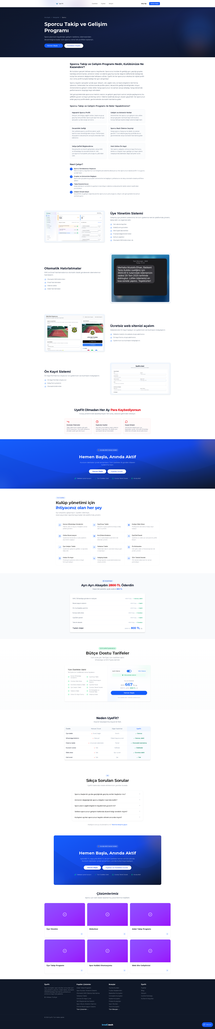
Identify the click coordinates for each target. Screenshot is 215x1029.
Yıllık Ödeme (142, 671)
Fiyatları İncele (117, 471)
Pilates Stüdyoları (115, 1001)
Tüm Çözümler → (82, 1009)
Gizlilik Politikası (147, 996)
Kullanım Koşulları (147, 998)
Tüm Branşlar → (114, 1009)
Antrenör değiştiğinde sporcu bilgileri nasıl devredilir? (96, 800)
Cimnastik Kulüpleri (116, 996)
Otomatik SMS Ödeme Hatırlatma (88, 993)
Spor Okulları (113, 1004)
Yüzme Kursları (114, 988)
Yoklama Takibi (82, 996)
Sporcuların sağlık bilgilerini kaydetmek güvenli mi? (95, 806)
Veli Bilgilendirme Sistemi (85, 1001)
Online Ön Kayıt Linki (84, 998)
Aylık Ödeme (116, 671)
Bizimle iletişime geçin (119, 824)
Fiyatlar (143, 988)
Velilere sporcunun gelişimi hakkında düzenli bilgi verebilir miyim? (101, 812)
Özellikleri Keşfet (73, 46)
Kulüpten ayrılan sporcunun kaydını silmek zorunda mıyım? (98, 817)
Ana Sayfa (47, 17)
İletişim (143, 993)
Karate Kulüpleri (114, 998)
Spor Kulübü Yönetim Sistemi (87, 990)
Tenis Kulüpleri (114, 1006)
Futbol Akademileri (115, 990)
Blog (142, 990)
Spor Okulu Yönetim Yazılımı (86, 1004)
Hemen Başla (52, 46)
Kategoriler (56, 17)
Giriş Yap (143, 3)
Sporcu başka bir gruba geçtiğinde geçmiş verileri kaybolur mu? (100, 794)
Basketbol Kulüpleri (116, 993)
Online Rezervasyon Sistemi (86, 1006)
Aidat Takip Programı (84, 988)
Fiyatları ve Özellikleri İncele (117, 868)
